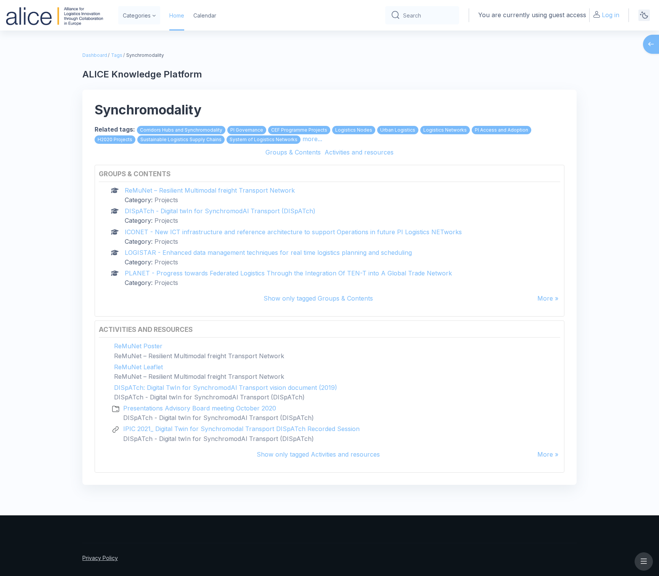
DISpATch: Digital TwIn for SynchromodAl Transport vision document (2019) (225, 387)
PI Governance (246, 130)
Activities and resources (359, 152)
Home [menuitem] (176, 15)
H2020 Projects (115, 139)
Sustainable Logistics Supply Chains (181, 139)
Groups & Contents (293, 152)
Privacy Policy (100, 558)
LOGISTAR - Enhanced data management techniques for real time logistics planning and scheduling (268, 252)
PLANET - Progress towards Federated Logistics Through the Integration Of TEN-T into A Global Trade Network (288, 273)
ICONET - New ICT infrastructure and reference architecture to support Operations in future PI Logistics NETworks (293, 232)
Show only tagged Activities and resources (318, 454)
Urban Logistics (397, 130)
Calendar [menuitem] (204, 15)
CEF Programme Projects (299, 130)
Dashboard (94, 55)
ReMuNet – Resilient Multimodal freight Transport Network (210, 190)
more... (312, 139)
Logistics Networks (445, 130)
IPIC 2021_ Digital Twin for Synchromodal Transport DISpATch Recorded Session (241, 429)
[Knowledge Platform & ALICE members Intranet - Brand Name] (54, 15)
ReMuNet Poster (138, 346)
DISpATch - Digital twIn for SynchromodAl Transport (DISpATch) (220, 211)
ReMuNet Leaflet (138, 367)
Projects (166, 200)
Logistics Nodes (353, 130)
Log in (610, 15)
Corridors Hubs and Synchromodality (181, 130)
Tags (116, 55)
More (545, 298)
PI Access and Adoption (501, 130)
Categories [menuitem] (137, 15)
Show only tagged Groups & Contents (318, 298)
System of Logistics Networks (263, 139)
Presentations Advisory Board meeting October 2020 (199, 408)
